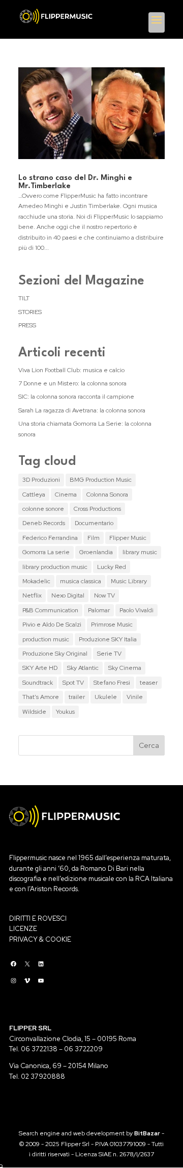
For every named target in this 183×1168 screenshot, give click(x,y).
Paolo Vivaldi (136, 610)
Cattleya (33, 494)
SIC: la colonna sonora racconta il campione (76, 397)
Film (93, 538)
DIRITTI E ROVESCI (38, 918)
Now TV (104, 595)
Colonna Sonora (107, 494)
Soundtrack (37, 683)
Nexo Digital (67, 595)
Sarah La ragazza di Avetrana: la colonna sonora (81, 410)
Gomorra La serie (46, 552)
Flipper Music (127, 538)
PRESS (27, 325)
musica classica (80, 581)
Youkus (65, 712)
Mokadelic (36, 581)
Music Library (129, 581)
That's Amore (40, 697)
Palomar (99, 610)
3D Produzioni (41, 480)
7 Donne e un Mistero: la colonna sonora (72, 383)
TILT (23, 298)
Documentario (94, 523)
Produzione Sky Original (54, 654)
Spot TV (73, 683)
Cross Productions (97, 509)
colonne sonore (43, 509)
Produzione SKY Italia (108, 639)
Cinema (66, 494)
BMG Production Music (101, 480)
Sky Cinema (124, 668)
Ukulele (106, 697)
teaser (149, 683)
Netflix (32, 595)
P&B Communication (50, 610)
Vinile (135, 697)
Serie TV (109, 654)
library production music (54, 567)
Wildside (34, 712)
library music (140, 552)
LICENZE (23, 928)
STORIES (30, 312)
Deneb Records (43, 523)
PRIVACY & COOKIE (40, 939)
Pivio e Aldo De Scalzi (51, 624)
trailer (77, 697)
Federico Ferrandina (50, 538)
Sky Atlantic (83, 668)
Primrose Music (112, 624)
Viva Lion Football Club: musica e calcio (71, 370)
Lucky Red (111, 567)
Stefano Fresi (112, 683)
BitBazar (147, 1133)
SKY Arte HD (39, 668)
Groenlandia (96, 552)
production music (45, 639)
